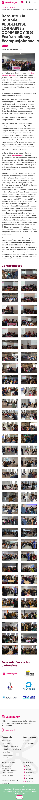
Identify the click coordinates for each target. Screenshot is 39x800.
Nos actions (6, 743)
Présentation (6, 740)
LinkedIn (29, 769)
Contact (26, 740)
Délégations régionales (10, 746)
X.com (28, 775)
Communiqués (28, 743)
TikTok (28, 766)
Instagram (30, 772)
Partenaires (6, 752)
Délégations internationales (12, 749)
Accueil (4, 8)
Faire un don (6, 784)
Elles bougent (17, 155)
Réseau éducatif (8, 755)
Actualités (11, 8)
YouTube (29, 782)
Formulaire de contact (10, 781)
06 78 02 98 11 (9, 775)
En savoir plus (8, 730)
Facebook (29, 778)
